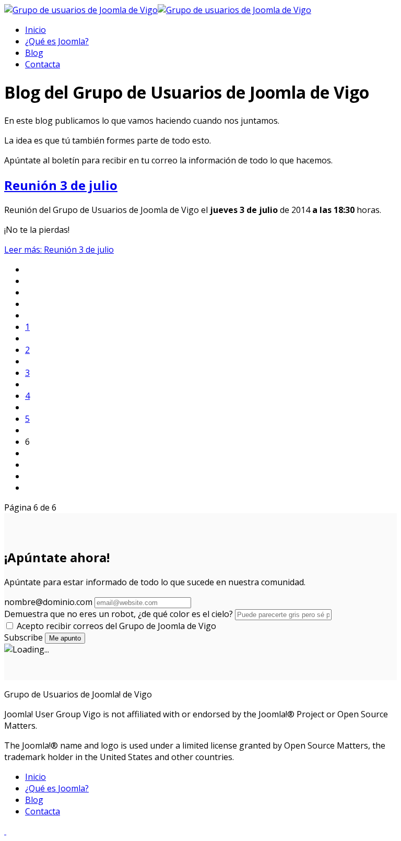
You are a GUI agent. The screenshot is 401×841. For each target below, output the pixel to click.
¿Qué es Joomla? (57, 41)
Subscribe (23, 637)
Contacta (42, 64)
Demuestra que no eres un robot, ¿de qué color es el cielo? (119, 614)
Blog (34, 52)
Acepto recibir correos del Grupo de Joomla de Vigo (115, 626)
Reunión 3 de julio (60, 185)
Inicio (35, 29)
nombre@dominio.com (48, 602)
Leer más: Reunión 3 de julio (59, 249)
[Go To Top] (5, 831)
